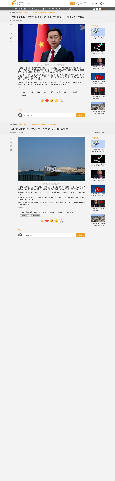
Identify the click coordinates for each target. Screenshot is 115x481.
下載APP (72, 3)
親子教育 (43, 9)
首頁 (11, 9)
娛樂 (53, 9)
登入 (104, 3)
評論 (29, 9)
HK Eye (64, 9)
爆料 (96, 3)
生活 (48, 9)
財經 (33, 9)
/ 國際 (16, 13)
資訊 (24, 9)
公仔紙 (58, 9)
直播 (20, 9)
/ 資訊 (13, 13)
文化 (37, 9)
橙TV (16, 9)
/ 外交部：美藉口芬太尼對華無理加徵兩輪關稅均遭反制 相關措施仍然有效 (38, 13)
